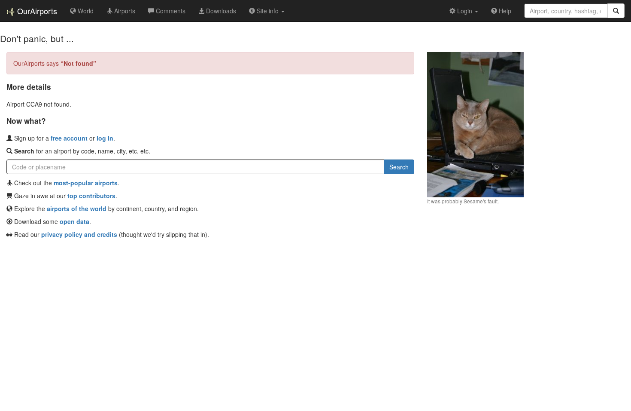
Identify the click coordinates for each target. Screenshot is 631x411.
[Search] (616, 10)
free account (69, 138)
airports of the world (76, 208)
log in (105, 138)
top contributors (91, 195)
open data (74, 221)
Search (399, 167)
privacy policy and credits (79, 234)
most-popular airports (86, 182)
